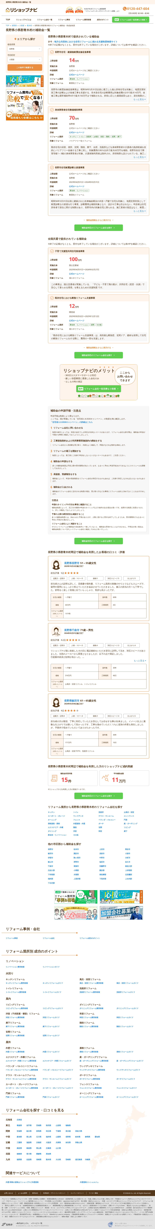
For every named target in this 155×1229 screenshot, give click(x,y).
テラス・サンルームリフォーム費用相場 (21, 1079)
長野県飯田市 (71, 700)
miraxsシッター (48, 1212)
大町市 (127, 857)
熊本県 (48, 1159)
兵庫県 (58, 1142)
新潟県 (19, 1137)
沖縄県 (87, 1159)
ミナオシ (118, 1214)
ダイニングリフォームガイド (127, 1008)
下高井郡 (102, 879)
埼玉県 (48, 1131)
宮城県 (38, 1125)
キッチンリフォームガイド (53, 983)
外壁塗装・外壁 (79, 823)
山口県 (58, 1148)
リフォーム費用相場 (83, 19)
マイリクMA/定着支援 (92, 1210)
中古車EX (53, 1201)
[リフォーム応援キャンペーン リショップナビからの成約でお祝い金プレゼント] (25, 81)
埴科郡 (50, 879)
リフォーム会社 (49, 938)
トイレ (75, 812)
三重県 (19, 1142)
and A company (60, 1214)
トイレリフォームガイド (52, 992)
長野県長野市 (71, 563)
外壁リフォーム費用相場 (15, 1052)
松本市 (76, 849)
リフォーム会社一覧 (44, 19)
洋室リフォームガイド (51, 1017)
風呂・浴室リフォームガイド (127, 983)
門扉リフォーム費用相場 (15, 1097)
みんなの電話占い (137, 1205)
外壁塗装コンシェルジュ (89, 1182)
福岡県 (19, 1159)
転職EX (37, 1199)
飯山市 (50, 862)
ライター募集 (93, 1193)
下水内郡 (51, 883)
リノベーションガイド (51, 967)
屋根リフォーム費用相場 (89, 1052)
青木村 (29, 25)
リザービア (65, 1208)
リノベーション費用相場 (15, 967)
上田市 (101, 849)
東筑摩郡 (102, 874)
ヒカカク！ (48, 1217)
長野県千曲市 (71, 630)
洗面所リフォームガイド (126, 992)
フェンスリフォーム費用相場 (91, 1088)
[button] (130, 20)
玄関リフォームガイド (51, 1035)
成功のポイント (103, 19)
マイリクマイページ (43, 1210)
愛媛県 (38, 1154)
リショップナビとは (23, 19)
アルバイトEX (14, 1199)
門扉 (125, 820)
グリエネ (98, 1203)
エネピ (72, 1203)
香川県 (29, 1154)
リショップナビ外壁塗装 (39, 1203)
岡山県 (38, 1148)
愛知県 (97, 1137)
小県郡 (21, 25)
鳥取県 (19, 1148)
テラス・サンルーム (106, 816)
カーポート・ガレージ (56, 816)
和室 (100, 831)
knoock (55, 1199)
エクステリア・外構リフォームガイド (57, 1061)
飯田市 (50, 853)
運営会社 (35, 1193)
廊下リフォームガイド (51, 1026)
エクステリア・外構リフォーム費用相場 (21, 1061)
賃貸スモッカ (75, 1199)
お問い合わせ (8, 1193)
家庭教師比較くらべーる (67, 1205)
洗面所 (101, 812)
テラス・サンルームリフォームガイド (57, 1079)
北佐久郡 (51, 870)
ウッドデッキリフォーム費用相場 (92, 1070)
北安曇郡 (128, 874)
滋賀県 (29, 1142)
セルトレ (90, 1201)
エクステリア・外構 (55, 827)
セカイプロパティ (121, 1212)
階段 (75, 827)
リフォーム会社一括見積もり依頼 (99, 388)
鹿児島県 (78, 1159)
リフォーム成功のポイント (90, 938)
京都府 (38, 1142)
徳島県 (19, 1154)
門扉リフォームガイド (51, 1097)
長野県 (14, 25)
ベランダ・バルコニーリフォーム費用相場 (22, 1070)
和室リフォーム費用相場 (89, 1017)
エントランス (129, 816)
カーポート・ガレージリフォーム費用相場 (22, 1088)
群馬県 (38, 1131)
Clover (117, 1205)
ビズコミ (132, 1210)
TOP (8, 19)
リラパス (19, 1217)
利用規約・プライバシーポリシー (54, 1193)
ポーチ (101, 823)
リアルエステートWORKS (87, 1214)
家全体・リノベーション (57, 835)
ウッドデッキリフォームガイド (128, 1070)
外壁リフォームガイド (51, 1052)
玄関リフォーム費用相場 (15, 1035)
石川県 (38, 1137)
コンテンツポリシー (77, 1193)
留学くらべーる (13, 1205)
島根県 (29, 1148)
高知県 (48, 1154)
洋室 (75, 831)
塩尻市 (101, 862)
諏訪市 (76, 853)
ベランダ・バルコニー (107, 820)
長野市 (50, 849)
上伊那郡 (128, 870)
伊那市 (50, 857)
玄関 (100, 827)
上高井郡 (77, 879)
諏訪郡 (101, 870)
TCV (71, 1201)
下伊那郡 (51, 874)
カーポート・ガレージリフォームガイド (58, 1088)
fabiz (95, 1205)
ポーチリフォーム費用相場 (90, 1079)
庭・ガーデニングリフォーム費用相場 (94, 1061)
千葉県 (58, 1131)
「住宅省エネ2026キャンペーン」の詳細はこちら (72, 422)
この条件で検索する (24, 67)
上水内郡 (128, 879)
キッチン (51, 812)
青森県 (19, 1125)
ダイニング (52, 831)
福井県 (48, 1137)
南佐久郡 (128, 866)
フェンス (76, 820)
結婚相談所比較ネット (37, 1205)
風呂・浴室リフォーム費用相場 (91, 983)
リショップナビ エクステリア (121, 1201)
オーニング (52, 820)
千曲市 (50, 866)
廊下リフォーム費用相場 (15, 1026)
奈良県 (68, 1142)
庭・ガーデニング (130, 823)
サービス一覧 (37, 1223)
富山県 (29, 1137)
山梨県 (58, 1137)
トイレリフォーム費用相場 (16, 992)
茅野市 (76, 862)
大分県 (58, 1159)
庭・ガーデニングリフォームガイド (130, 1061)
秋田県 (48, 1125)
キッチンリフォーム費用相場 (17, 983)
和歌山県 (78, 1142)
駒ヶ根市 (77, 857)
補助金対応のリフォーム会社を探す (98, 227)
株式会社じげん (23, 1223)
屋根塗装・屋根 (54, 823)
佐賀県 (29, 1159)
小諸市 (127, 853)
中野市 (101, 857)
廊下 (125, 831)
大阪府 (48, 1142)
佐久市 (127, 862)
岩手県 (29, 1125)
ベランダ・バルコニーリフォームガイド (58, 1070)
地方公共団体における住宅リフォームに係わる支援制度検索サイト (86, 41)
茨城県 (19, 1131)
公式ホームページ (76, 74)
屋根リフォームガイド (125, 1052)
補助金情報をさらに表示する (98, 220)
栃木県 (29, 1131)
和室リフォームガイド (125, 1017)
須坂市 (101, 853)
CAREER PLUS (106, 1208)
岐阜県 (77, 1137)
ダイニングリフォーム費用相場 (91, 1008)
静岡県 (87, 1137)
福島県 (68, 1125)
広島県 (48, 1148)
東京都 (68, 1131)
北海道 (19, 1119)
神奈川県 (78, 1131)
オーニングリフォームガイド (127, 1097)
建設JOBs (84, 1212)
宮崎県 (68, 1159)
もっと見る (138, 99)
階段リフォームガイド (125, 1026)
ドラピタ (34, 1214)
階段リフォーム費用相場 (89, 1026)
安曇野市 (102, 866)
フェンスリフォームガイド (127, 1088)
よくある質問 (22, 1193)
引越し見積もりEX (100, 1199)
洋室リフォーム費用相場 (15, 1017)
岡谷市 (127, 849)
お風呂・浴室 (129, 812)
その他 (75, 835)
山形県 (58, 1125)
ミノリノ (24, 1201)
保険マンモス (74, 1217)
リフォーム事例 (64, 19)
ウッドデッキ (78, 816)
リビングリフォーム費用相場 (17, 1008)
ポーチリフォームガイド (126, 1079)
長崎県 (38, 1159)
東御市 (76, 866)
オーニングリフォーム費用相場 (91, 1097)
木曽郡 (76, 874)
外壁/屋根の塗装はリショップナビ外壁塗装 (22, 1182)
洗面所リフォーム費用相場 (90, 992)
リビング (127, 827)
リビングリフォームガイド (53, 1008)
